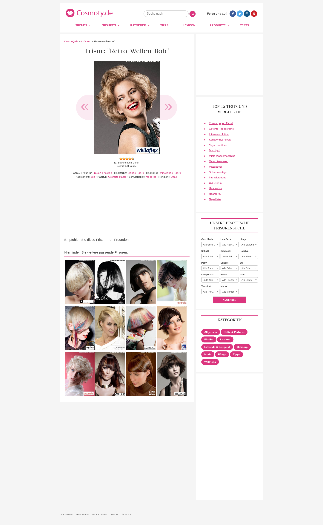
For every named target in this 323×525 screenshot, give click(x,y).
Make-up (242, 346)
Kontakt (115, 514)
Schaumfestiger (218, 172)
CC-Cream (215, 182)
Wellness (210, 361)
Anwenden (229, 300)
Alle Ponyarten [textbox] (210, 268)
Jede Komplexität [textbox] (211, 280)
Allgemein (210, 332)
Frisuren (108, 25)
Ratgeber (138, 25)
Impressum (67, 514)
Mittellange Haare (170, 172)
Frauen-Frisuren (102, 172)
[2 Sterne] (123, 158)
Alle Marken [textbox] (228, 292)
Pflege (222, 354)
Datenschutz (82, 514)
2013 (174, 176)
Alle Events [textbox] (228, 280)
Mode (207, 354)
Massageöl (215, 166)
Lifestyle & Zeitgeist (217, 346)
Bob (92, 176)
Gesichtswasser (218, 161)
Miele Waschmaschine (222, 155)
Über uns (126, 514)
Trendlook (206, 286)
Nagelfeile (215, 199)
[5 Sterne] (132, 158)
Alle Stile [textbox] (246, 268)
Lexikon (189, 25)
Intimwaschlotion (219, 134)
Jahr (242, 274)
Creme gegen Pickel (221, 123)
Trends (81, 25)
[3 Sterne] (126, 158)
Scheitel (225, 263)
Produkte (218, 25)
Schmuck (226, 251)
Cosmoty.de (71, 41)
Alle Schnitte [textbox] (209, 256)
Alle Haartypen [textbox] (249, 256)
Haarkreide (215, 188)
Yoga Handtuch (218, 144)
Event (224, 274)
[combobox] (210, 244)
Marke (224, 286)
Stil (241, 263)
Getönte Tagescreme (221, 128)
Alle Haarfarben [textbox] (230, 244)
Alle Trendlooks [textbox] (211, 292)
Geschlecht (207, 239)
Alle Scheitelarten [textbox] (230, 268)
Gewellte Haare (117, 176)
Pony (204, 263)
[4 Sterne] (129, 158)
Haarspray (215, 193)
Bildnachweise (99, 514)
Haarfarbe (226, 239)
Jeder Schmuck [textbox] (230, 256)
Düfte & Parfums (234, 332)
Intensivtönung (217, 177)
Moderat (151, 176)
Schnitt (205, 251)
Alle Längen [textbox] (248, 244)
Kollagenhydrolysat (220, 139)
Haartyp (244, 251)
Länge (243, 239)
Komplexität (207, 274)
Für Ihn (208, 339)
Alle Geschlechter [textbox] (211, 244)
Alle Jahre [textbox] (247, 280)
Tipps (164, 25)
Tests (244, 25)
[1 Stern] (120, 158)
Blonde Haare (136, 172)
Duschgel (214, 150)
